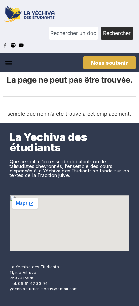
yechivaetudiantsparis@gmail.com (44, 289)
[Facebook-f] (5, 45)
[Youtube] (21, 45)
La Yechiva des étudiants (48, 142)
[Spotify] (13, 45)
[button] (8, 62)
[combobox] (73, 33)
